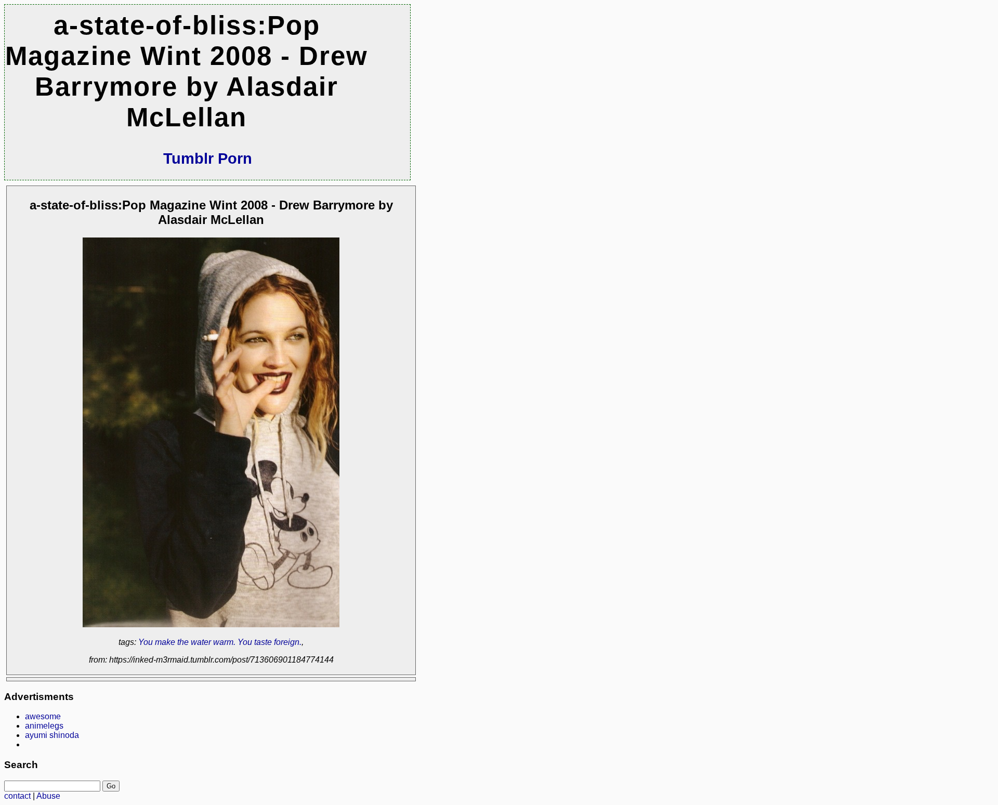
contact (17, 795)
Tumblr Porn (207, 158)
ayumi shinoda (52, 735)
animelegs (44, 725)
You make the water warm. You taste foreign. (219, 642)
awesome (43, 716)
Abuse (48, 795)
